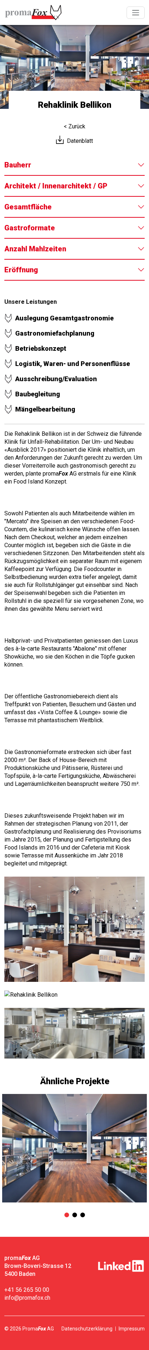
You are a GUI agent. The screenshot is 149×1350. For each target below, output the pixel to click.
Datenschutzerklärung (86, 1328)
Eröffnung (21, 269)
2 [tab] (74, 1215)
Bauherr (17, 165)
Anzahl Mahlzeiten (35, 248)
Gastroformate (29, 227)
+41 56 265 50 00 (26, 1289)
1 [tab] (66, 1215)
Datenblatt (80, 140)
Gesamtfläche (28, 207)
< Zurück (74, 126)
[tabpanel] (74, 1148)
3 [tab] (82, 1215)
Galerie (74, 929)
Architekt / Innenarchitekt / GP (55, 186)
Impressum (132, 1328)
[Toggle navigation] (136, 13)
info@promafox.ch (27, 1297)
